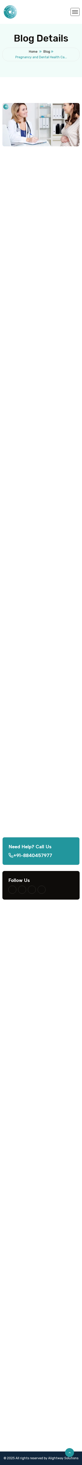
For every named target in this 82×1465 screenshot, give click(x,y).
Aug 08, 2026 (42, 772)
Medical (42, 175)
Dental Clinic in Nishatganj (22, 1382)
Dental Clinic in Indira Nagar (23, 1348)
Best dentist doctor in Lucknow (26, 1108)
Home (33, 51)
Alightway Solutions (63, 1458)
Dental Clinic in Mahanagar (22, 1391)
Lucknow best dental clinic (22, 1134)
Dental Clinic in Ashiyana (21, 1416)
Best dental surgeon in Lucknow (26, 1100)
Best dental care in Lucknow (23, 1142)
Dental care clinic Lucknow (22, 1117)
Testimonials (11, 1177)
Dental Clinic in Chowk (19, 1433)
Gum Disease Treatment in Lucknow (29, 1271)
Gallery (7, 1159)
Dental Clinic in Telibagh (20, 1425)
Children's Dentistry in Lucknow (26, 1245)
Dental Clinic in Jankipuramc (23, 1339)
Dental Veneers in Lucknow (22, 1279)
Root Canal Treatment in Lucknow (27, 1296)
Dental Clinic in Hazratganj (22, 1374)
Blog (46, 51)
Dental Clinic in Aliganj (19, 1442)
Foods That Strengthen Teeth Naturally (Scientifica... (50, 809)
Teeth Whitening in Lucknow (23, 1228)
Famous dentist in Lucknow (23, 1151)
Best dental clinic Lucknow (22, 1065)
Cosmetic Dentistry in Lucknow (25, 1288)
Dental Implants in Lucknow (23, 1211)
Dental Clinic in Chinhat (20, 1450)
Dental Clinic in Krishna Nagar (24, 1408)
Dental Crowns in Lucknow (22, 1262)
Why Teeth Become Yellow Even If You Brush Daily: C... (49, 837)
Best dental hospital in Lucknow (26, 1082)
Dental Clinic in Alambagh (21, 1365)
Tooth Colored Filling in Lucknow (26, 1237)
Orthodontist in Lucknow (21, 1219)
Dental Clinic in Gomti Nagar (23, 1331)
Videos (7, 1168)
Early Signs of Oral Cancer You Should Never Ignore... (48, 780)
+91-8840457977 (32, 855)
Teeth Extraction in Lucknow (23, 1305)
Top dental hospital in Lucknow (25, 1125)
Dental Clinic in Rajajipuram (23, 1356)
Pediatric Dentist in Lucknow (24, 1202)
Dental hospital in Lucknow (22, 1074)
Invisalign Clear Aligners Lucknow (27, 1254)
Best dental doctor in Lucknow (25, 1091)
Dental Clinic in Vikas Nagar (22, 1399)
